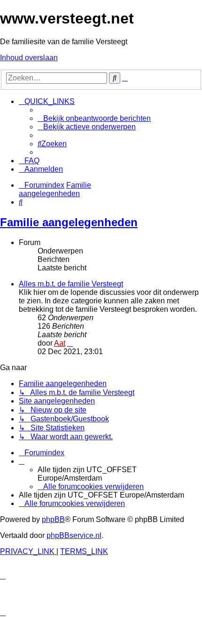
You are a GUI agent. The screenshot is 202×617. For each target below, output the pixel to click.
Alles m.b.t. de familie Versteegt (71, 284)
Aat (59, 343)
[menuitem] (94, 118)
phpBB (53, 519)
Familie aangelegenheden (69, 222)
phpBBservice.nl (74, 535)
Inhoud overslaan (29, 58)
